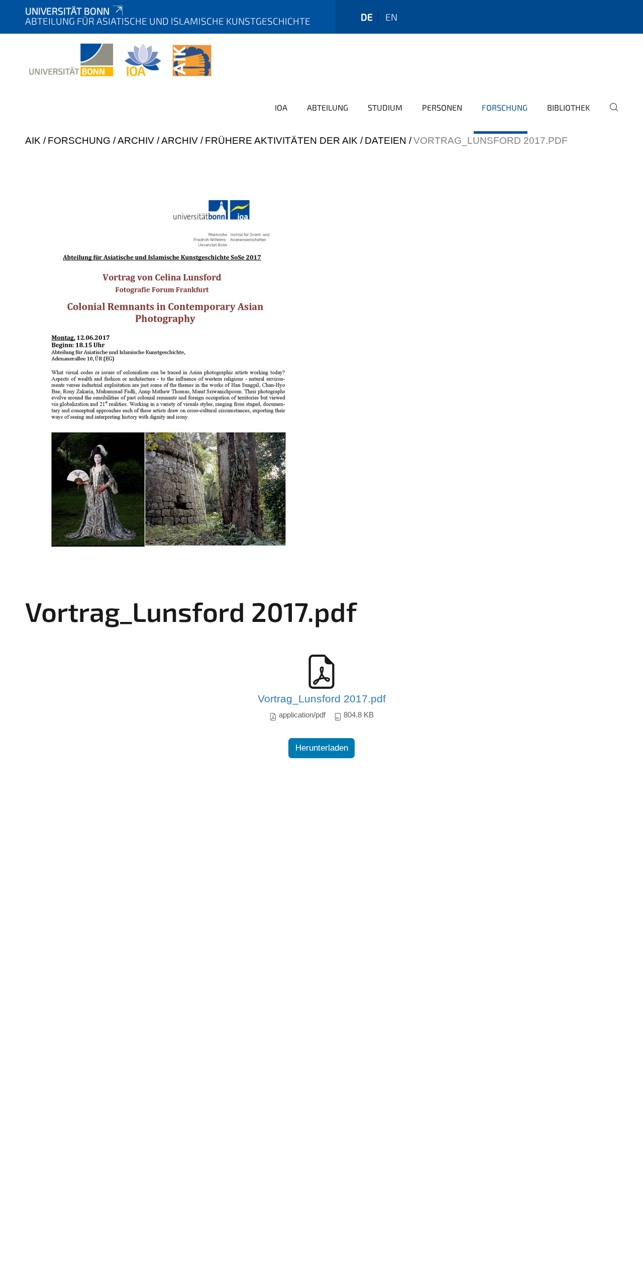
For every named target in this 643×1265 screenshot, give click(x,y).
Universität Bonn (67, 11)
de (367, 17)
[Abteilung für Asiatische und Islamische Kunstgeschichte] (120, 60)
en (391, 17)
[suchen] (610, 114)
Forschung (504, 107)
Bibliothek (568, 107)
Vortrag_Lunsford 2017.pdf (322, 699)
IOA (281, 107)
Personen (442, 107)
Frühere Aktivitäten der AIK (281, 140)
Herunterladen (321, 748)
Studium (385, 107)
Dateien (385, 140)
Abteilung (327, 107)
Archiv (136, 140)
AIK (33, 140)
